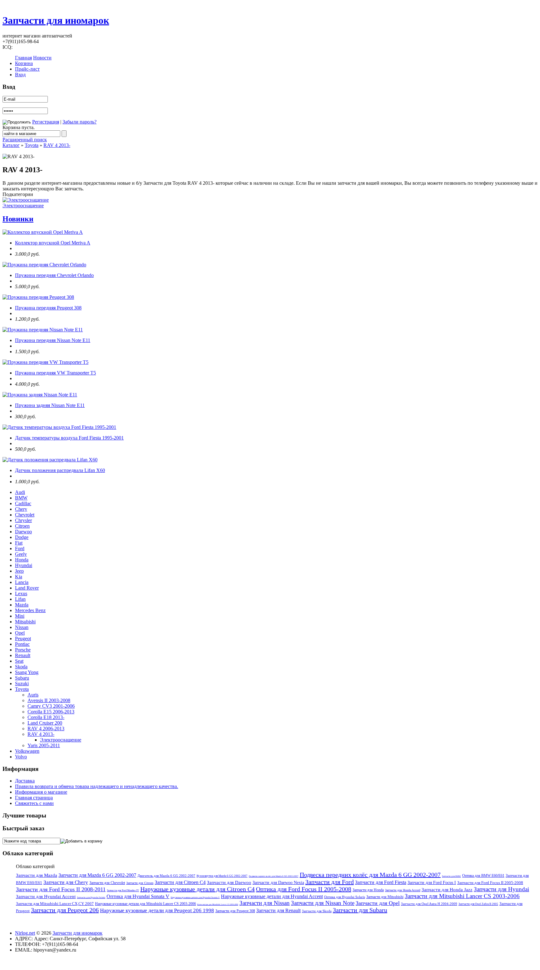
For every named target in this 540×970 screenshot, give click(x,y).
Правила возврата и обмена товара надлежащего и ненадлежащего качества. (96, 786)
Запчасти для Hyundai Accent (46, 896)
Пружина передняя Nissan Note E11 (52, 340)
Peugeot (23, 638)
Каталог (11, 145)
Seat (19, 661)
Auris (33, 694)
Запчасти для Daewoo (229, 882)
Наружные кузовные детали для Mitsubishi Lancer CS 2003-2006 (145, 904)
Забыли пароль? (79, 121)
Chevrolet (24, 514)
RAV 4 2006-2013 (46, 728)
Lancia (21, 582)
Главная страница (34, 797)
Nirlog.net (25, 933)
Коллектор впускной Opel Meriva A (52, 242)
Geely (21, 554)
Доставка (25, 780)
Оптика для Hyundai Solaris (344, 897)
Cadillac (23, 503)
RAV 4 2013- (56, 145)
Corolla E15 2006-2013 (51, 711)
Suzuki (22, 683)
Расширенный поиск (24, 139)
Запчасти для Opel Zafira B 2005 (478, 904)
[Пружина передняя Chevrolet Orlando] (44, 264)
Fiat (18, 542)
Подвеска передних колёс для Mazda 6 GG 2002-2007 (370, 874)
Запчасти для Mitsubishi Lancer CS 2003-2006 (462, 896)
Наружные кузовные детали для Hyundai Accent (272, 896)
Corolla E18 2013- (46, 717)
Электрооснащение (23, 205)
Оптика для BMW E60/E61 (483, 875)
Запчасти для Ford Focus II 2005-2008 (490, 882)
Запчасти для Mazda (36, 875)
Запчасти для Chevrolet (107, 883)
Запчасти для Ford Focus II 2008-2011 (61, 889)
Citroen (22, 526)
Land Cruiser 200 (45, 723)
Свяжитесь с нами (34, 803)
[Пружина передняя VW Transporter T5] (45, 362)
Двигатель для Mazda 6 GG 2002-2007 (166, 875)
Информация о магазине (41, 792)
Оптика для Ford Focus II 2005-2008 (303, 889)
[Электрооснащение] (25, 200)
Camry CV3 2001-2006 (51, 706)
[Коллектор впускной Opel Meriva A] (42, 232)
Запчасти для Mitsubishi (384, 897)
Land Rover (27, 588)
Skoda (21, 666)
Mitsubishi (25, 621)
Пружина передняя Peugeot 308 (48, 307)
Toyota (31, 145)
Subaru (22, 678)
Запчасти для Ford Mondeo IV (123, 890)
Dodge (21, 537)
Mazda (21, 604)
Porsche (23, 649)
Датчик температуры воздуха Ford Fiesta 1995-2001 (69, 437)
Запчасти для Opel (378, 903)
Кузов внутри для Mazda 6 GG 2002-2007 (222, 875)
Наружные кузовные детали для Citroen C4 (197, 889)
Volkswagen (27, 751)
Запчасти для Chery (65, 882)
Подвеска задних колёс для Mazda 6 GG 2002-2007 (273, 876)
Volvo (21, 756)
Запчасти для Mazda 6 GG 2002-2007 (97, 875)
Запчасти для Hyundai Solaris (91, 897)
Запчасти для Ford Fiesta (380, 882)
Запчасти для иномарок (55, 20)
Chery (21, 509)
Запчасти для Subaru (360, 910)
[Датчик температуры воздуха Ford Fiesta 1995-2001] (59, 427)
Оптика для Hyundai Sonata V (138, 896)
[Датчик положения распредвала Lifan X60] (50, 459)
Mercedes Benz (30, 610)
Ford (19, 548)
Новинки (17, 219)
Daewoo (23, 531)
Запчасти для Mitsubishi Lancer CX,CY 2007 (55, 903)
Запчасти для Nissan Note (322, 903)
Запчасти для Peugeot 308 (235, 911)
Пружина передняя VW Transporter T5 (55, 372)
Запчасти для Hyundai (501, 889)
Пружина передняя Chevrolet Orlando (54, 275)
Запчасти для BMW (451, 876)
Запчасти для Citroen (139, 883)
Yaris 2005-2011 (44, 745)
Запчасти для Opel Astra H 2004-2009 (429, 904)
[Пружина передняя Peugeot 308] (38, 297)
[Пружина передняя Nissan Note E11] (42, 329)
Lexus (21, 593)
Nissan (21, 627)
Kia (18, 576)
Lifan (20, 599)
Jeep (19, 571)
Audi (20, 492)
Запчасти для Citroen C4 (180, 882)
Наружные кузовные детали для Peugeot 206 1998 (157, 910)
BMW (21, 497)
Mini (19, 616)
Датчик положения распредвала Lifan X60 (60, 470)
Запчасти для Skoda (317, 911)
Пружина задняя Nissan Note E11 (50, 405)
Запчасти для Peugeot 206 (65, 910)
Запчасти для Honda (368, 890)
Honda (21, 559)
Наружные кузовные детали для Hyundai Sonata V (195, 897)
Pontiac (22, 644)
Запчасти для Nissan (264, 903)
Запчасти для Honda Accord (402, 890)
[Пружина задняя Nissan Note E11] (39, 394)
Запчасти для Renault (278, 910)
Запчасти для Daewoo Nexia (278, 882)
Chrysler (23, 520)
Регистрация (45, 121)
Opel (20, 633)
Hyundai (23, 565)
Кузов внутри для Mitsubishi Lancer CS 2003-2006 (217, 904)
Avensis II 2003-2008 (49, 700)
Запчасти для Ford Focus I (432, 882)
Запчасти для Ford (329, 881)
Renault (22, 655)
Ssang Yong (26, 672)
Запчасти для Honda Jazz (447, 889)
